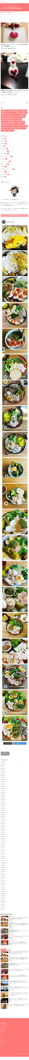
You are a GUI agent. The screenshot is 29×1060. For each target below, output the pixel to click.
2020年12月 (3, 786)
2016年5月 (3, 878)
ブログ (2, 117)
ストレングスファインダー (12, 126)
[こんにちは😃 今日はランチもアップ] (15, 444)
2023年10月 (3, 762)
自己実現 (3, 143)
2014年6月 (3, 909)
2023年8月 (3, 764)
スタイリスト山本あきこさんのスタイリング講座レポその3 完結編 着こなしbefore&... (18, 1005)
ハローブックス (4, 121)
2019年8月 (3, 795)
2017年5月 (3, 851)
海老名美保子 (13, 48)
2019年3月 (3, 805)
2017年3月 (3, 856)
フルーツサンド (16, 123)
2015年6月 (3, 902)
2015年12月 (3, 889)
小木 (25, 114)
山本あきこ (7, 112)
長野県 (2, 123)
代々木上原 (3, 126)
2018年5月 (3, 825)
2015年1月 (3, 904)
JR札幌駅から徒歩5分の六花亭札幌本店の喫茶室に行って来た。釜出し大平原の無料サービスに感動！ (18, 924)
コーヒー (19, 110)
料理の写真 (19, 112)
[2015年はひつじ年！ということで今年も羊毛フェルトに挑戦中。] (14, 32)
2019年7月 (3, 797)
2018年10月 (3, 814)
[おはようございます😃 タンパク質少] (15, 547)
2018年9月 (3, 816)
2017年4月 (3, 854)
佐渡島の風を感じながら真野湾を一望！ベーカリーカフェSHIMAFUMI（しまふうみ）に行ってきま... (18, 982)
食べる (3, 138)
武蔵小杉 (3, 128)
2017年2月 (3, 858)
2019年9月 (3, 792)
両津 (2, 130)
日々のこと (4, 148)
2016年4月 (3, 880)
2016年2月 (3, 884)
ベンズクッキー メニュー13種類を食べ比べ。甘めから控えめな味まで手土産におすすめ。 (18, 943)
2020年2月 (3, 788)
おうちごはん (4, 174)
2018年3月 (3, 830)
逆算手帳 (9, 119)
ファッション (13, 112)
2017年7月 (3, 847)
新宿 (24, 117)
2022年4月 (3, 779)
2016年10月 (3, 867)
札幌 (2, 112)
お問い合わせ (5, 753)
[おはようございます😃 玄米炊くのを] (15, 418)
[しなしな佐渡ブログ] (11, 7)
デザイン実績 (4, 153)
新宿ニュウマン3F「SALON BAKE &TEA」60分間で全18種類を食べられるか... (18, 918)
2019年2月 (3, 808)
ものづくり (15, 119)
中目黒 (20, 119)
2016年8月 (3, 871)
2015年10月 (3, 893)
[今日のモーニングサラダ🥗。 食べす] (15, 676)
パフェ (21, 126)
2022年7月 (3, 773)
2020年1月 (3, 790)
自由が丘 (25, 112)
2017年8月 (3, 845)
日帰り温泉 (11, 130)
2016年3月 (3, 882)
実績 (5, 119)
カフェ (6, 110)
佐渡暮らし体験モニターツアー (15, 117)
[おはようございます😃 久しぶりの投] (15, 651)
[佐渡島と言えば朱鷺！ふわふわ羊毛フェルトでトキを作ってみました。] (14, 71)
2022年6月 (3, 775)
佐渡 (2, 119)
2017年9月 (3, 843)
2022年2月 (3, 784)
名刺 (21, 114)
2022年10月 (3, 770)
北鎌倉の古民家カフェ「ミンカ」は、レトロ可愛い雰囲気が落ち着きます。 (18, 931)
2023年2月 (3, 766)
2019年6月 (3, 799)
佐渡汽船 (25, 126)
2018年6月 (3, 823)
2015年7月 (3, 900)
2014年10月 (3, 906)
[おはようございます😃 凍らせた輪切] (15, 392)
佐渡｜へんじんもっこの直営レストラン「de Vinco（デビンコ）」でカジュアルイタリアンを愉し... (18, 999)
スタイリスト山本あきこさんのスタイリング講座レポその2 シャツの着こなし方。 (18, 937)
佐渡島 (2, 110)
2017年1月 (3, 860)
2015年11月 (3, 891)
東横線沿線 (24, 110)
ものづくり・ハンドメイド (7, 169)
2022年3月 (3, 781)
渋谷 (12, 128)
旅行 (2, 146)
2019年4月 (3, 803)
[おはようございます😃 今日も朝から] (15, 728)
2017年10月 (3, 841)
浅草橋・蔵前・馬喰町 (16, 121)
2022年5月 (3, 777)
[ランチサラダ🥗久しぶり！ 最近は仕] (15, 289)
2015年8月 (3, 898)
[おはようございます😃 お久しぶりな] (15, 366)
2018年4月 (3, 827)
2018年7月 (3, 821)
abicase (6, 130)
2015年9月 (3, 895)
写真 (10, 110)
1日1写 (14, 110)
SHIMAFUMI (17, 128)
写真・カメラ (4, 163)
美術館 (10, 123)
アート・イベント (5, 161)
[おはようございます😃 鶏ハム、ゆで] (15, 496)
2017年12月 (3, 836)
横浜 (6, 117)
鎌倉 (6, 123)
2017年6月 (3, 849)
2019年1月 (3, 810)
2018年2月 (3, 832)
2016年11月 (3, 865)
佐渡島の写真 (3, 1028)
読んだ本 (3, 140)
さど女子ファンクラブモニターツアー (11, 114)
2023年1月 (3, 768)
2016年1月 (3, 887)
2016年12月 (3, 862)
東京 (10, 121)
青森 (23, 121)
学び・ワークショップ (6, 156)
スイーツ (22, 123)
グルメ (3, 171)
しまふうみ (23, 128)
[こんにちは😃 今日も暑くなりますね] (15, 521)
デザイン (8, 128)
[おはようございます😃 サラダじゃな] (15, 341)
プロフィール (3, 1025)
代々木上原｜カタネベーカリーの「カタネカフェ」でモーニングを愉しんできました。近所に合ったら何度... (18, 994)
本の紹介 (4, 158)
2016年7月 (3, 873)
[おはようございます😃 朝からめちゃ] (15, 625)
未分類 (3, 176)
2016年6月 (3, 876)
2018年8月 (3, 819)
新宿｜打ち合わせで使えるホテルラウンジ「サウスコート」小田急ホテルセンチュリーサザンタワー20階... (18, 988)
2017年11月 (3, 838)
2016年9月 (3, 869)
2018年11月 (3, 812)
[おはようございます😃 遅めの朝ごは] (15, 470)
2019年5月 (3, 801)
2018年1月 (3, 834)
